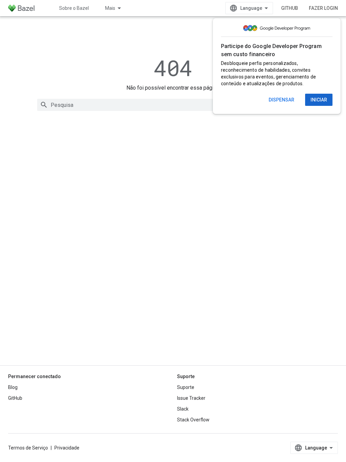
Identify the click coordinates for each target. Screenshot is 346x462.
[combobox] (173, 105)
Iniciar (319, 99)
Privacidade (66, 448)
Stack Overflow (193, 419)
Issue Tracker (191, 398)
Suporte (185, 387)
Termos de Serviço (28, 448)
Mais (110, 8)
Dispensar (281, 99)
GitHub (289, 8)
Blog (13, 387)
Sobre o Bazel (74, 8)
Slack (183, 409)
